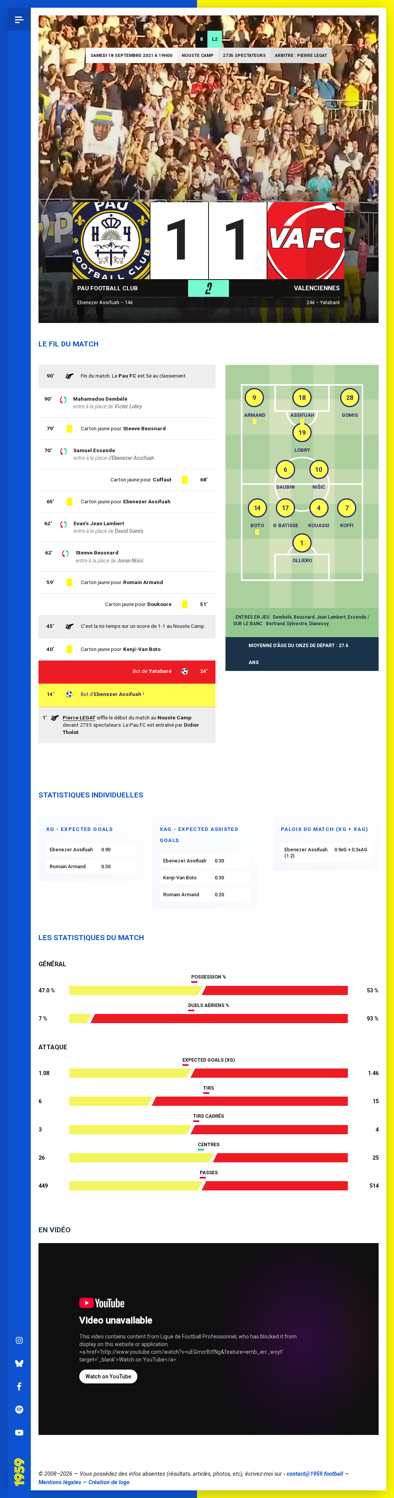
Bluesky (19, 1363)
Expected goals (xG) (208, 1060)
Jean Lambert (331, 617)
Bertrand (275, 623)
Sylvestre (297, 623)
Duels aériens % (208, 1005)
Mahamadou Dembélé (100, 399)
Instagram (19, 1340)
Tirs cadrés (208, 1116)
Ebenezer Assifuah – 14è (105, 302)
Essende (356, 617)
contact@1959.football (315, 1473)
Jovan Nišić (130, 561)
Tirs (208, 1088)
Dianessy (319, 623)
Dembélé (282, 617)
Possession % (208, 977)
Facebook (19, 1386)
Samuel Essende (94, 450)
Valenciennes (317, 288)
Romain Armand (143, 582)
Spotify (19, 1409)
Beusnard (304, 617)
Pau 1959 (21, 1462)
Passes (209, 1172)
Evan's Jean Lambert (98, 523)
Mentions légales (59, 1482)
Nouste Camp (198, 55)
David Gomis (129, 531)
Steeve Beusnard (97, 552)
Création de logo (109, 1482)
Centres (208, 1144)
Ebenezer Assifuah (117, 694)
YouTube (19, 1432)
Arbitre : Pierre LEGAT (301, 55)
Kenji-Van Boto (141, 649)
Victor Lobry (128, 406)
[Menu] (19, 19)
